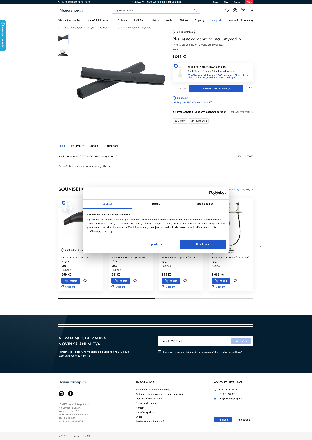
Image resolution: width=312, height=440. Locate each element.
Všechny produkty (239, 189)
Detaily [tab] (156, 203)
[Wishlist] (227, 10)
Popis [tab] (61, 145)
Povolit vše (202, 244)
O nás (139, 416)
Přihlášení (223, 419)
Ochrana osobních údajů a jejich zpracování (159, 394)
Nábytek (78, 27)
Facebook (70, 394)
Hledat (195, 10)
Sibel (176, 49)
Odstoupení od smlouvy (149, 398)
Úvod (66, 27)
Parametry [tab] (77, 145)
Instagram (61, 394)
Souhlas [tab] (107, 203)
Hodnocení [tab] (111, 145)
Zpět (60, 27)
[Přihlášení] (235, 10)
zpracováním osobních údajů (192, 352)
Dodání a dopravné (146, 403)
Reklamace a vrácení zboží (150, 421)
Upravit (154, 244)
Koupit (73, 280)
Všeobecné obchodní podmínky (153, 389)
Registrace (243, 419)
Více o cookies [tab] (204, 203)
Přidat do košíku (216, 88)
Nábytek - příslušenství (98, 27)
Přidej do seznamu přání (250, 88)
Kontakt (140, 407)
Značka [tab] (94, 145)
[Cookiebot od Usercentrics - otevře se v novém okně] (211, 193)
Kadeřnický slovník (146, 412)
